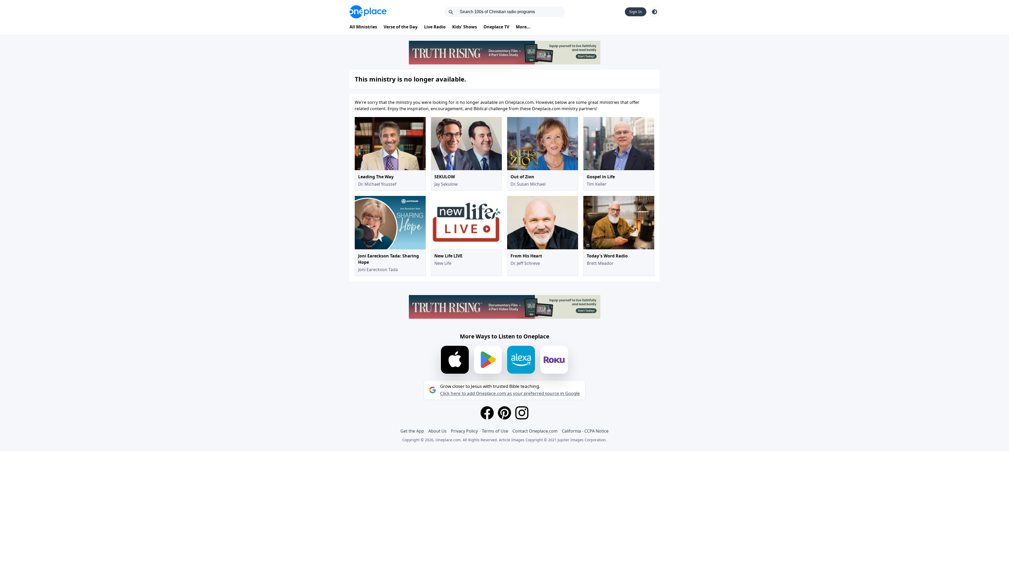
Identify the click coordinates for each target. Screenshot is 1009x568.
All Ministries (363, 27)
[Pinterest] (504, 412)
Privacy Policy (464, 431)
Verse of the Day (401, 27)
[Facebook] (487, 412)
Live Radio (435, 27)
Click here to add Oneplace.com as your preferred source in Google (510, 393)
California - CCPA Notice (585, 431)
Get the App (412, 431)
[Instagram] (521, 412)
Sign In (635, 11)
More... (523, 27)
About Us (437, 431)
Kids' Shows (464, 27)
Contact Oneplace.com (535, 431)
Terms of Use (495, 431)
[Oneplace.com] (368, 11)
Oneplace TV (496, 27)
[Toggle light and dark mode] (655, 12)
